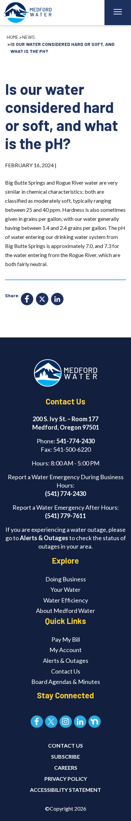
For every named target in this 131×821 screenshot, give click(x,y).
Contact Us (65, 671)
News (28, 37)
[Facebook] (27, 300)
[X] (42, 300)
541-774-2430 (75, 441)
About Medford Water (65, 610)
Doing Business (65, 579)
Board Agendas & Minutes (65, 681)
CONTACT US (65, 745)
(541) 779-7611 (65, 515)
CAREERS (65, 767)
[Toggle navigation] (117, 12)
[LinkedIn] (57, 300)
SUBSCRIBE (65, 756)
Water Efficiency (65, 600)
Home (12, 37)
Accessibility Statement (65, 789)
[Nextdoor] (94, 721)
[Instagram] (65, 721)
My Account (65, 649)
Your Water (65, 589)
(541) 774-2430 (65, 493)
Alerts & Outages (44, 538)
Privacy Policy (65, 778)
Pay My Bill (65, 639)
